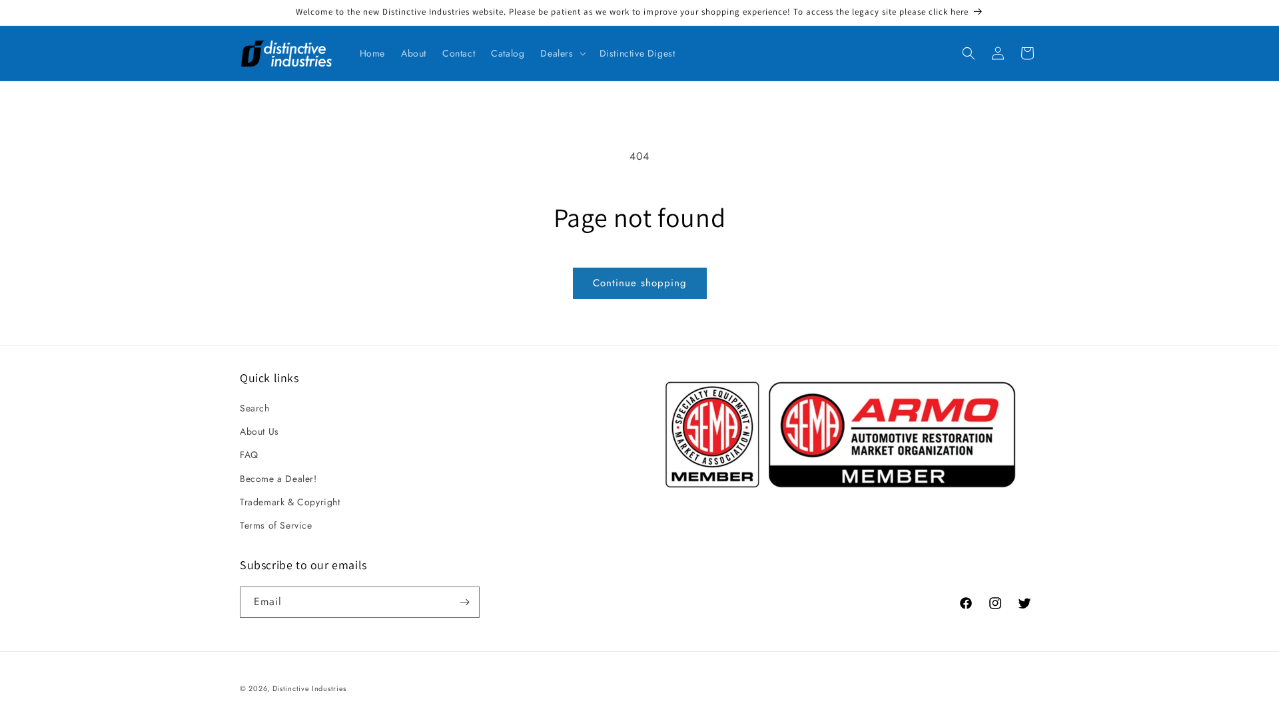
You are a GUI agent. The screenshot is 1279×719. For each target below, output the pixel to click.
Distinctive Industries (309, 688)
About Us (259, 431)
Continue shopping (640, 283)
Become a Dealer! (278, 478)
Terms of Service (276, 525)
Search (255, 408)
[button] (561, 53)
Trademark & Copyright (290, 502)
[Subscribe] (464, 602)
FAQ (249, 454)
